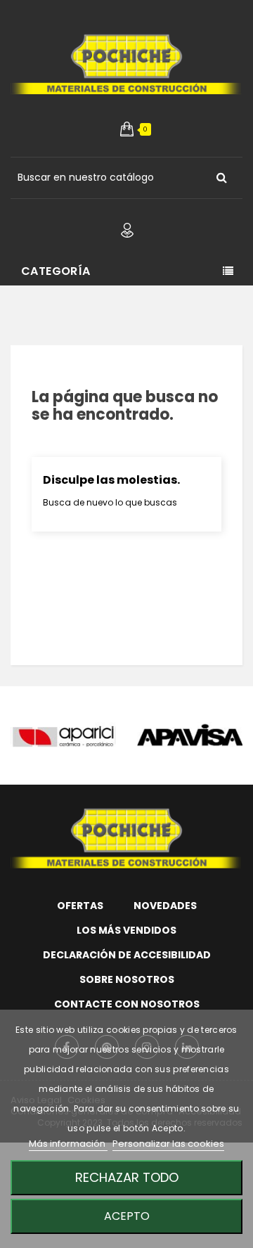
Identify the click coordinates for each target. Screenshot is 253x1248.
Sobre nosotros (126, 979)
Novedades (165, 906)
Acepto (127, 1216)
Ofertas (80, 906)
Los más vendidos (126, 930)
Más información (68, 1143)
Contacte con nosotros (127, 1004)
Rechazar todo (127, 1177)
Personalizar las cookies (168, 1143)
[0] (127, 129)
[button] (127, 129)
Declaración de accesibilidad (127, 955)
